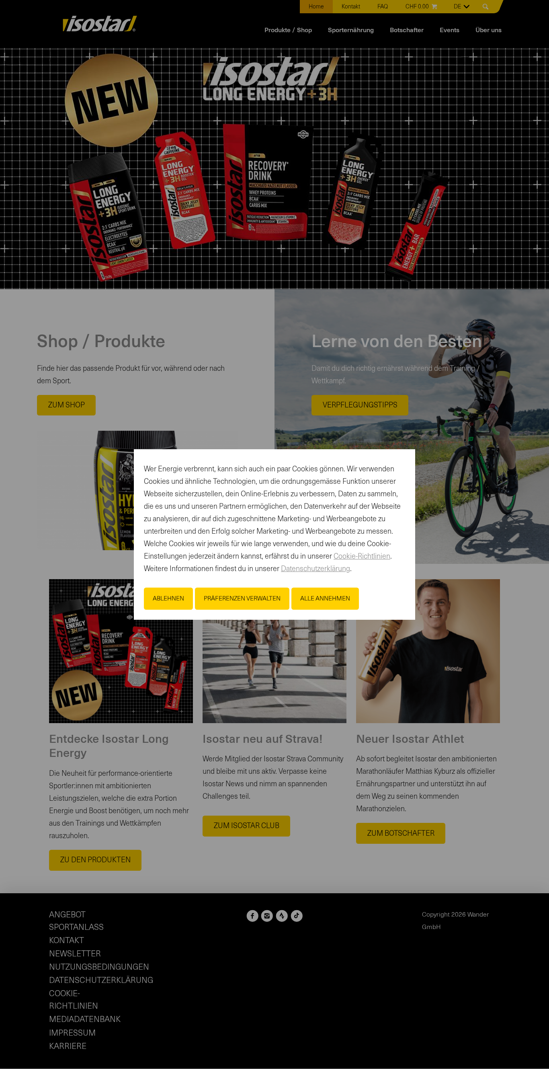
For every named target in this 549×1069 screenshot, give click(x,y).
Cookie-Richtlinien (362, 556)
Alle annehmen (325, 599)
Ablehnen (168, 599)
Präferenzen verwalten (242, 599)
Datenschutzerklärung (315, 569)
